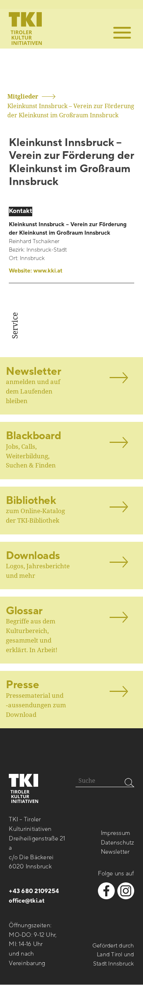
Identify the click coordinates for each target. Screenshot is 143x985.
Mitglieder (22, 96)
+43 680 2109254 (34, 891)
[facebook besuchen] (106, 890)
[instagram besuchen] (125, 890)
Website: (35, 270)
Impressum (115, 833)
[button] (122, 33)
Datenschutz (117, 842)
